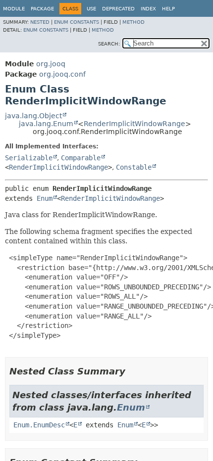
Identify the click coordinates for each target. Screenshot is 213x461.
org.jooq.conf (62, 74)
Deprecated (118, 8)
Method (133, 22)
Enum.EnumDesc (39, 425)
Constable (134, 167)
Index (148, 8)
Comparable (81, 158)
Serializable (29, 158)
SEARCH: (109, 43)
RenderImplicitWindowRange (134, 124)
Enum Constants (76, 22)
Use (91, 8)
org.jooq (50, 64)
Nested (40, 22)
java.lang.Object (33, 116)
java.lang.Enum (46, 124)
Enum (45, 198)
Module (14, 8)
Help (168, 8)
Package (42, 8)
